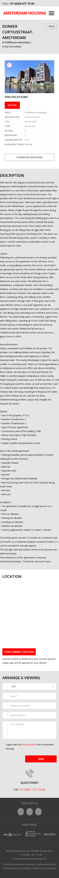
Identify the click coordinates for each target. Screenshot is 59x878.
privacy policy (29, 744)
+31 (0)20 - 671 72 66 (32, 789)
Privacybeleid (10, 868)
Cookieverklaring (45, 864)
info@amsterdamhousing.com (29, 858)
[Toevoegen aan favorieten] (9, 65)
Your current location (19, 651)
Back (51, 26)
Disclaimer (25, 868)
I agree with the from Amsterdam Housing (30, 746)
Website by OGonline (44, 868)
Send (41, 758)
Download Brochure (29, 157)
